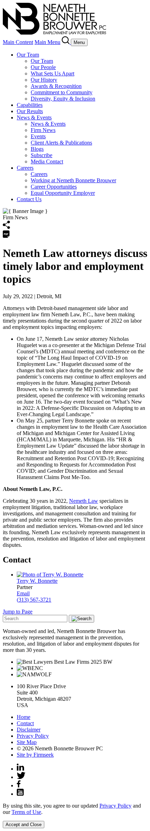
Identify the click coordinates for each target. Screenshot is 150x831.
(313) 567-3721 (34, 600)
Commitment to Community (61, 92)
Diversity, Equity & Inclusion (63, 99)
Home (23, 717)
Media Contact (47, 161)
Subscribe (41, 155)
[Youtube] (20, 794)
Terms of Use (26, 812)
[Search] (66, 42)
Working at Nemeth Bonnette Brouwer (73, 180)
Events (38, 136)
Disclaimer (28, 730)
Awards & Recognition (56, 86)
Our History (44, 80)
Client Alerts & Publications (61, 143)
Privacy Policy (33, 736)
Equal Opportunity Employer (63, 193)
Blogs (37, 149)
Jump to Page (17, 612)
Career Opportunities (54, 187)
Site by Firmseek (35, 755)
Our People (43, 67)
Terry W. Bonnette (37, 581)
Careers (25, 168)
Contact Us (29, 199)
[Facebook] (19, 785)
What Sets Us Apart (52, 73)
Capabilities (30, 105)
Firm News (43, 130)
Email (23, 593)
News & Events (34, 117)
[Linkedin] (20, 769)
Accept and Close (24, 824)
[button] (6, 227)
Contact (25, 723)
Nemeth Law (83, 501)
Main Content (18, 42)
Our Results (30, 111)
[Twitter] (21, 777)
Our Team (28, 55)
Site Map (27, 742)
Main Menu (47, 42)
